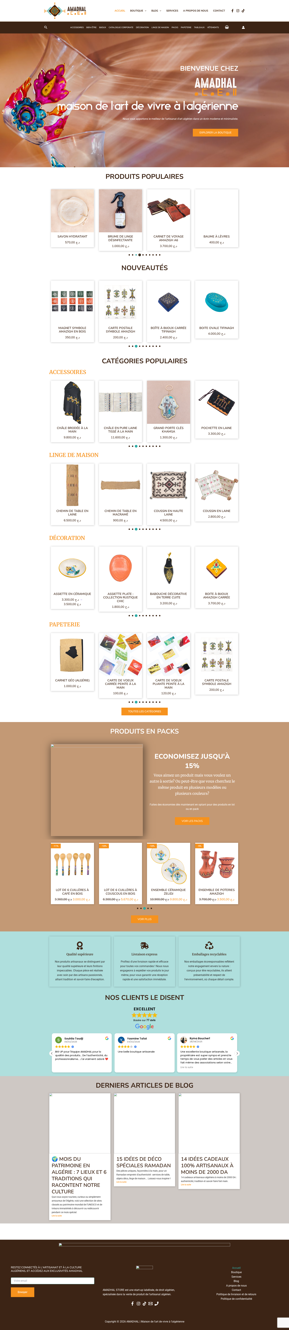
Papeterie (186, 27)
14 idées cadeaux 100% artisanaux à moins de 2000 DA (207, 1181)
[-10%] (72, 867)
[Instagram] (237, 10)
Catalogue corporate (121, 27)
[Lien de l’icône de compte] (243, 27)
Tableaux (199, 27)
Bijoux (102, 27)
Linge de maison (160, 27)
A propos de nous (195, 10)
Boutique (136, 10)
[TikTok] (243, 10)
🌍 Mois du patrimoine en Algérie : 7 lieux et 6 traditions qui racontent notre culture (79, 1190)
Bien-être (91, 27)
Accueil (120, 10)
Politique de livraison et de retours (236, 1294)
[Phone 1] (157, 1304)
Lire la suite (57, 1231)
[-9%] (216, 657)
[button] (144, 10)
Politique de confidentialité (236, 1298)
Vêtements (213, 27)
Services (172, 10)
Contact (219, 10)
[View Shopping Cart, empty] (226, 27)
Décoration (142, 27)
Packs (175, 27)
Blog (154, 10)
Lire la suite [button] (61, 1082)
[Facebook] (232, 10)
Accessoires (77, 27)
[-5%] (168, 867)
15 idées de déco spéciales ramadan (143, 1177)
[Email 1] (151, 1304)
